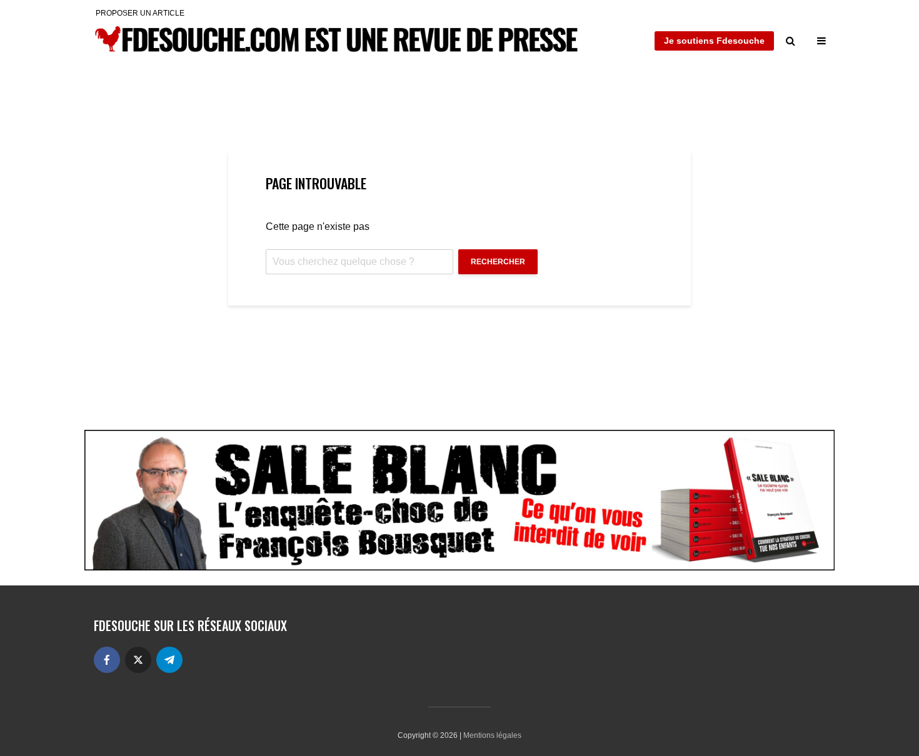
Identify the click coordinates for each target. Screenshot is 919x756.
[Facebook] (107, 660)
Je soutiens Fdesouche (714, 41)
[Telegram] (169, 660)
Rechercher (498, 261)
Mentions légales (492, 735)
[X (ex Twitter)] (138, 660)
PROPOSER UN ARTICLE (140, 13)
